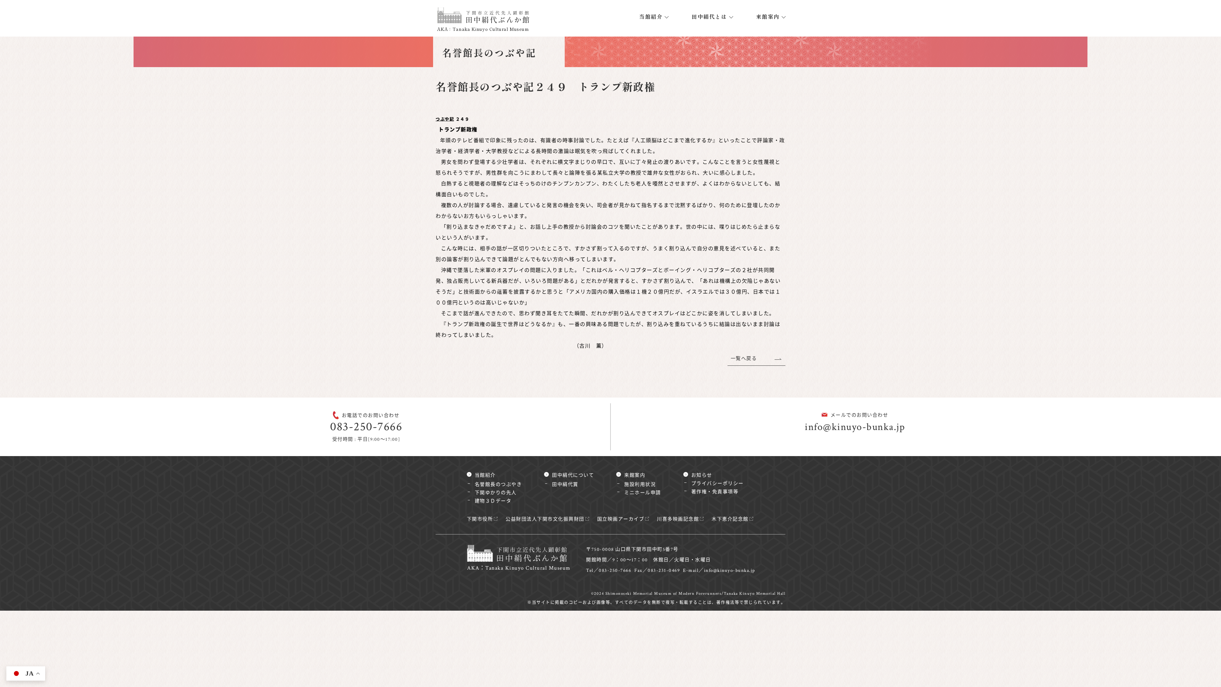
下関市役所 (480, 519)
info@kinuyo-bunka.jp (855, 427)
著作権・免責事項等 (715, 492)
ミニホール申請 (642, 493)
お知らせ (701, 475)
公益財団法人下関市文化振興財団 (545, 519)
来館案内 (768, 16)
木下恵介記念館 (730, 519)
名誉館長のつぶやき (498, 485)
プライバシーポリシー (717, 484)
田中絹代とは (709, 16)
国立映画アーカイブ (621, 519)
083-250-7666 (366, 426)
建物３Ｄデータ (493, 501)
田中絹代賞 (565, 485)
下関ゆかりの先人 (496, 493)
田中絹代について (573, 475)
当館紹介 (651, 16)
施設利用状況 (640, 485)
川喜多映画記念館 (678, 519)
